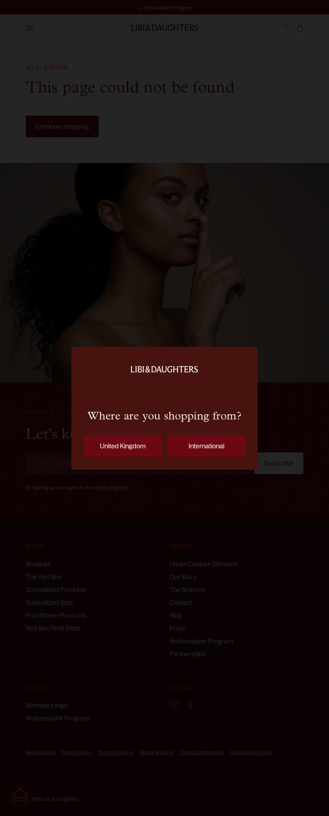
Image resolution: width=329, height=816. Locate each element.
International (206, 446)
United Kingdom (123, 446)
